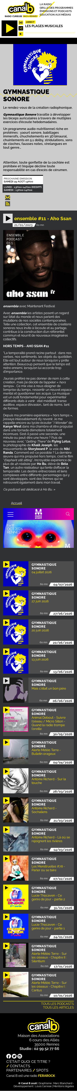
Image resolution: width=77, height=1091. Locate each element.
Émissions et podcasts (56, 11)
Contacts (20, 1066)
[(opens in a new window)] (8, 1056)
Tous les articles (58, 1007)
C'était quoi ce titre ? (28, 1061)
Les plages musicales (44, 26)
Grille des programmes (56, 7)
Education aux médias (55, 14)
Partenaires (19, 1070)
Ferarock (46, 1076)
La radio (46, 4)
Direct (30, 22)
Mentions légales (63, 1086)
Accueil (16, 503)
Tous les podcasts (57, 1004)
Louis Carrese (43, 1086)
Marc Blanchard (62, 1083)
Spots (42, 1070)
